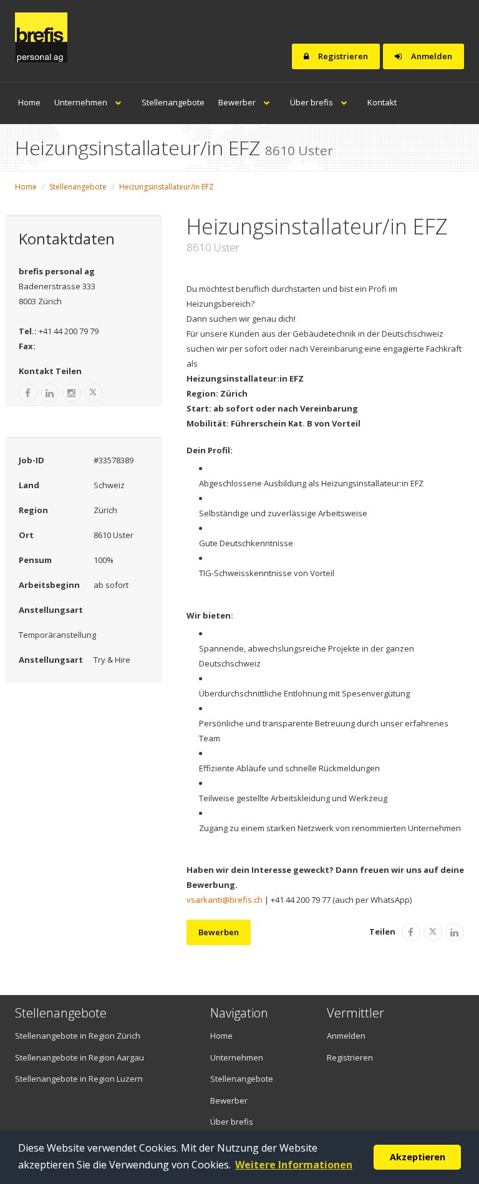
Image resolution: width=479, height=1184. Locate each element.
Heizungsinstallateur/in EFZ (166, 186)
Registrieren (342, 56)
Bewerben (218, 932)
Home (29, 102)
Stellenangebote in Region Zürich (77, 1035)
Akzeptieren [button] (417, 1157)
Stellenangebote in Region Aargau (79, 1057)
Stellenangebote (173, 102)
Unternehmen (81, 102)
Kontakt (382, 102)
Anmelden (430, 56)
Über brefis (312, 102)
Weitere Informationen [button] (293, 1165)
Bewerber (238, 102)
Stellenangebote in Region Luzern (79, 1078)
